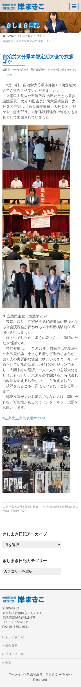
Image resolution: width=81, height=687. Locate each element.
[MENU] (74, 6)
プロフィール (14, 654)
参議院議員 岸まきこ (42, 674)
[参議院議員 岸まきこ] (23, 6)
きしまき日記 (14, 637)
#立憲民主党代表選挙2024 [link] (23, 418)
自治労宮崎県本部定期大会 (61, 506)
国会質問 (11, 645)
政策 (8, 662)
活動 (9, 75)
